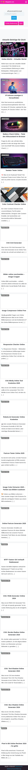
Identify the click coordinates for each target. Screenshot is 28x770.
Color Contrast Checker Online (14, 204)
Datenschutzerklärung (14, 769)
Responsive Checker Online (14, 344)
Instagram (4, 544)
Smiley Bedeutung (11, 23)
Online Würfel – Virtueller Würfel (14, 59)
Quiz (21, 23)
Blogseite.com (10, 2)
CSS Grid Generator (14, 243)
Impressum (18, 766)
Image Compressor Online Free (14, 311)
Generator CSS (5, 580)
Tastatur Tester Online (14, 170)
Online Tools (5, 43)
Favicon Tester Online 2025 (14, 453)
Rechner (4, 728)
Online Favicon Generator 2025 (14, 523)
